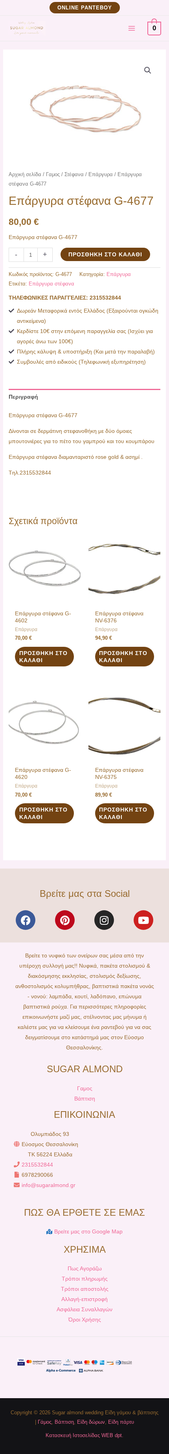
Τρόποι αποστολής (84, 1289)
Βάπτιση (84, 1098)
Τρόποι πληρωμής (85, 1278)
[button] (85, 7)
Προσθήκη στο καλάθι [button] (43, 656)
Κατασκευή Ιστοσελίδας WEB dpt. (84, 1435)
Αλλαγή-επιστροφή (84, 1299)
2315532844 (37, 1164)
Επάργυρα (100, 174)
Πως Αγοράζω (85, 1268)
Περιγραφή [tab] (23, 397)
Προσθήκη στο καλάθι (105, 254)
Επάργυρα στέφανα (51, 284)
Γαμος (53, 174)
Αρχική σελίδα (25, 174)
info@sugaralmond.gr (48, 1185)
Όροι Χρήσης (84, 1319)
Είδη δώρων (91, 1422)
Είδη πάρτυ (121, 1422)
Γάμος (44, 1422)
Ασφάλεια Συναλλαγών (84, 1309)
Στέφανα (74, 174)
